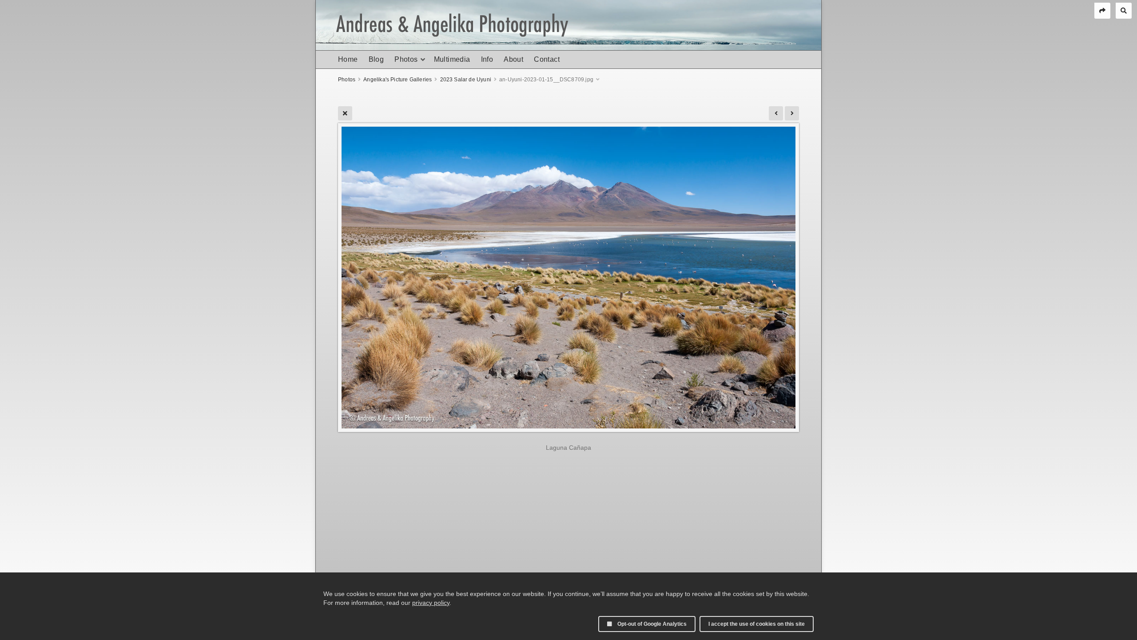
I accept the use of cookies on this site (756, 624)
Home (348, 59)
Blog (376, 59)
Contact (547, 59)
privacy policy (430, 602)
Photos (405, 59)
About (513, 59)
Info (487, 59)
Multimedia (452, 59)
